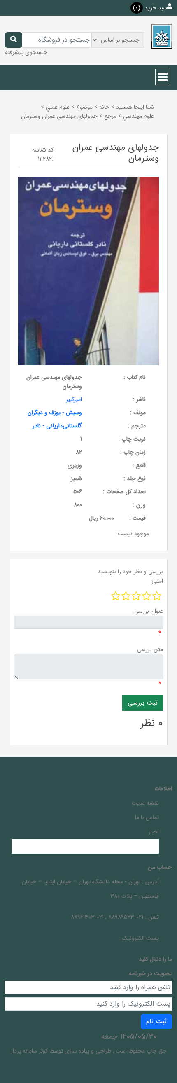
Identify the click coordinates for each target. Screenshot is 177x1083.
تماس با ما (147, 817)
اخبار (154, 831)
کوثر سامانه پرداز (29, 1050)
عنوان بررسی (148, 611)
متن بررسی (150, 649)
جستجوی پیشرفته (26, 52)
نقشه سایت (145, 803)
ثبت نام (156, 1021)
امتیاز (157, 581)
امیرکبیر (74, 399)
